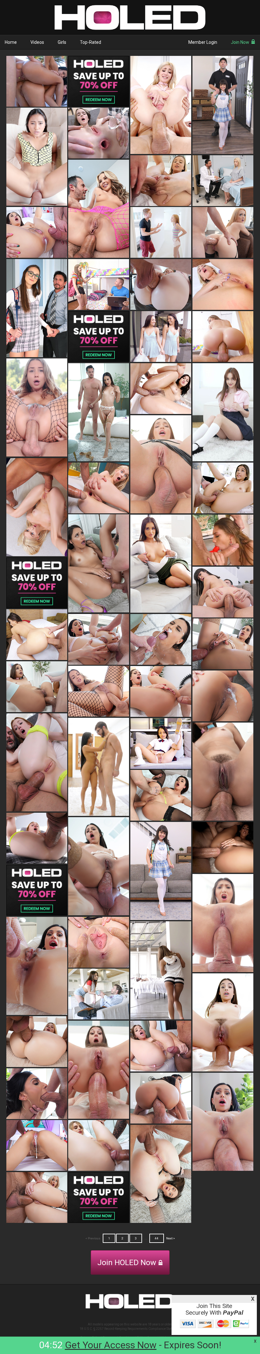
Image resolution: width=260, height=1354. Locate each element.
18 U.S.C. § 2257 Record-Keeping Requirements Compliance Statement (130, 1329)
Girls (62, 42)
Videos (37, 42)
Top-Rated (90, 42)
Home (11, 42)
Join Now (240, 42)
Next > (170, 1238)
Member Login (202, 42)
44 (157, 1238)
